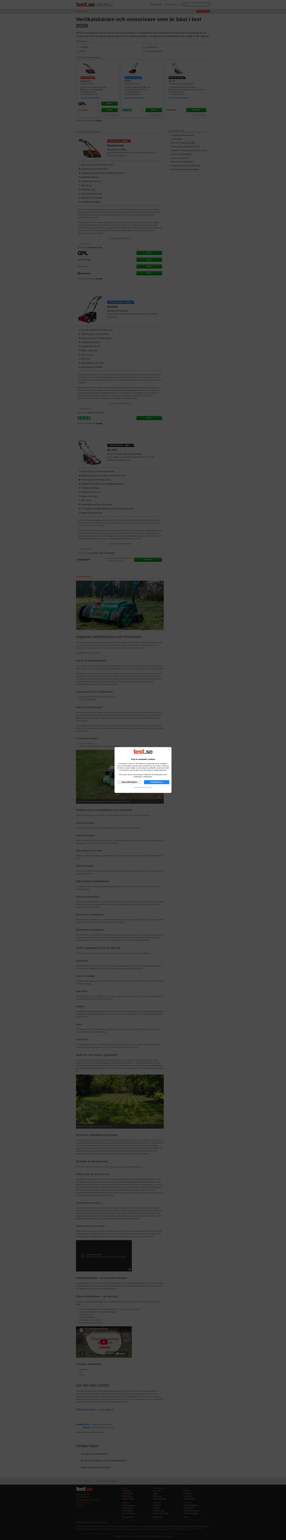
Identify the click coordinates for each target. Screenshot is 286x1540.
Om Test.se (148, 787)
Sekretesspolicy (139, 787)
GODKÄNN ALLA (156, 782)
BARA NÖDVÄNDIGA (129, 782)
